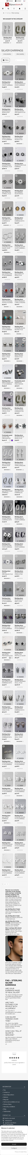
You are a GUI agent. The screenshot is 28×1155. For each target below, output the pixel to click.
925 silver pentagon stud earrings (7, 655)
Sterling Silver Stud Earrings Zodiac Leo (20, 846)
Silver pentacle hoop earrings (20, 84)
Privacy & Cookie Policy (21, 1151)
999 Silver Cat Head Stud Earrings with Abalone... (19, 276)
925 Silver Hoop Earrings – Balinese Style (7, 492)
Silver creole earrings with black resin (7, 520)
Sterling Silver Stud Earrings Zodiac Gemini (20, 791)
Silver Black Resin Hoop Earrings (6, 112)
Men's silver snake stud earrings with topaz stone (19, 358)
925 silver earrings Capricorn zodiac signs (6, 819)
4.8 (10, 43)
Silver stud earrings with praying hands (20, 221)
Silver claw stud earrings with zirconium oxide (7, 629)
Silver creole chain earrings (20, 519)
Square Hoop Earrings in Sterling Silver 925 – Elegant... (20, 493)
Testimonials (6, 1111)
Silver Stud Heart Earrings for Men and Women (7, 86)
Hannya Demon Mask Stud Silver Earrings (7, 710)
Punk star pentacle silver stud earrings (20, 655)
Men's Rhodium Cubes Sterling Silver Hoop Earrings (20, 303)
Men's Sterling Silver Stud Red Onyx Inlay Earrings (7, 303)
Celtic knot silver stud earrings (19, 139)
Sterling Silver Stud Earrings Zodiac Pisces (20, 818)
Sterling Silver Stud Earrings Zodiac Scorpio (7, 791)
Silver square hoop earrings (7, 546)
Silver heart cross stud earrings (19, 574)
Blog (4, 1109)
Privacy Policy (7, 1104)
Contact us (6, 1092)
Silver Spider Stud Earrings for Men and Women (7, 602)
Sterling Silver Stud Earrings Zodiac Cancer (7, 873)
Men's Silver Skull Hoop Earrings (19, 737)
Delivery (5, 1097)
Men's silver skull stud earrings (6, 357)
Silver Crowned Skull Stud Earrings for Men (20, 684)
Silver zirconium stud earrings (7, 574)
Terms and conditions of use (11, 1102)
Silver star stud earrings (20, 165)
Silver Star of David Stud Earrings (19, 438)
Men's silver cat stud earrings (7, 383)
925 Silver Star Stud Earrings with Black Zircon (7, 276)
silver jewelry (20, 54)
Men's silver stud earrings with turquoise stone (7, 330)
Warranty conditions (9, 1106)
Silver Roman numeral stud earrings (7, 166)
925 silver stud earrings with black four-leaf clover (7, 684)
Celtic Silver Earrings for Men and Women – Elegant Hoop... (20, 412)
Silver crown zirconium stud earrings (20, 112)
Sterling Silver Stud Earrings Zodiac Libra (7, 846)
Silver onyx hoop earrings (20, 546)
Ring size (5, 1099)
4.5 (10, 225)
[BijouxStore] (14, 4)
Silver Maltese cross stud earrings (7, 411)
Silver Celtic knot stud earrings (19, 601)
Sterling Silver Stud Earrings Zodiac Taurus (20, 873)
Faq (4, 1090)
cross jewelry (7, 54)
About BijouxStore (8, 1095)
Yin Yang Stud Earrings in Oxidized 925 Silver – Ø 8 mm (7, 222)
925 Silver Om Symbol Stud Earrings (6, 194)
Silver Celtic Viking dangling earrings (20, 465)
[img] (5, 42)
